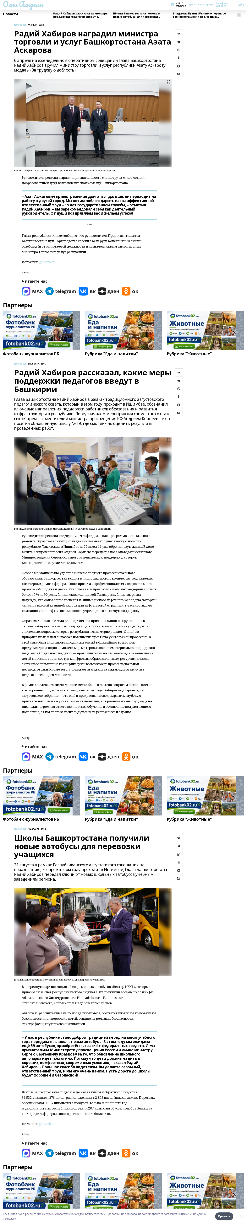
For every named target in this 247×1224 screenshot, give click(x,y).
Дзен (192, 4)
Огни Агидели (23, 4)
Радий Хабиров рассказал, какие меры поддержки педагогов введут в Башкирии (80, 15)
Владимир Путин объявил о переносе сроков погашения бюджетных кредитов (199, 15)
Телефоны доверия (222, 4)
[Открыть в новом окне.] (32, 291)
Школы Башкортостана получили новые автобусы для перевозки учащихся (136, 15)
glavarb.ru (47, 262)
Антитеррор (205, 4)
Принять (224, 1216)
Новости (10, 14)
